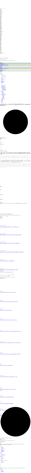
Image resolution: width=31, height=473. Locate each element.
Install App (1, 441)
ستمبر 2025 (4, 89)
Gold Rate (2, 82)
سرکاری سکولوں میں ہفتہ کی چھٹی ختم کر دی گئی (7, 260)
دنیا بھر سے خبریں (3, 79)
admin (3, 137)
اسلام (2, 99)
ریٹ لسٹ (2, 86)
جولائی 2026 (4, 88)
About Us (2, 461)
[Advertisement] (15, 4)
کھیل (3, 93)
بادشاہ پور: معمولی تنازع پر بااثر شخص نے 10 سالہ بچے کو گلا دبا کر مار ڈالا (10, 234)
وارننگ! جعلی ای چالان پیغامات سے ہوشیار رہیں (6, 403)
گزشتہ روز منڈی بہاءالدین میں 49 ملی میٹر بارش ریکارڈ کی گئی (9, 269)
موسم (2, 100)
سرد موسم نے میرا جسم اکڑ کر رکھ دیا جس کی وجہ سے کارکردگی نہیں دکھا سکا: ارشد (10, 331)
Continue (3, 441)
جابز (1, 90)
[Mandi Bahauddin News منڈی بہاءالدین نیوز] (7, 57)
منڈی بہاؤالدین (2, 78)
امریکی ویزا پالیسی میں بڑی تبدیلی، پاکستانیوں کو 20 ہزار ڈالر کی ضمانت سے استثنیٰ (10, 342)
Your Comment (13, 274)
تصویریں (3, 98)
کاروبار (3, 96)
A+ (1, 141)
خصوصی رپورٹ (3, 94)
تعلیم (3, 95)
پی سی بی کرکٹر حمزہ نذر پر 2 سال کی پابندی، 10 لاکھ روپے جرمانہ (9, 226)
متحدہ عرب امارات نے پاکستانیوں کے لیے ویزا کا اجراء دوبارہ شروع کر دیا (8, 376)
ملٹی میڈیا (2, 97)
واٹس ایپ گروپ (2, 81)
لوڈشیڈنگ (2, 87)
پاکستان (2, 91)
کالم (3, 92)
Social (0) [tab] (2, 74)
